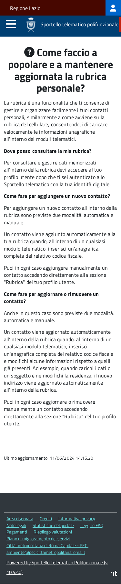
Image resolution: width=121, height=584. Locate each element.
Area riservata (19, 518)
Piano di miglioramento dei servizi (38, 538)
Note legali (16, 525)
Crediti (46, 518)
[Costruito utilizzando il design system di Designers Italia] (114, 574)
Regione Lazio (25, 8)
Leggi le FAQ (91, 525)
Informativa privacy (76, 518)
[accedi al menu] (11, 24)
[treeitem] (113, 8)
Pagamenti (16, 531)
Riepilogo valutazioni (53, 531)
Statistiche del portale (53, 525)
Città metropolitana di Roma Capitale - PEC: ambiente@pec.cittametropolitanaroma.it (47, 549)
